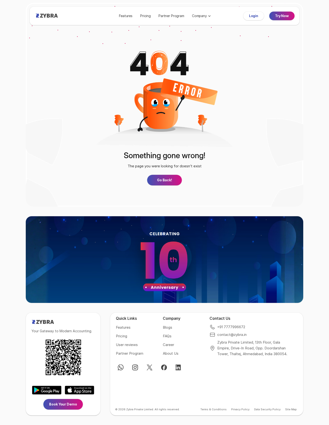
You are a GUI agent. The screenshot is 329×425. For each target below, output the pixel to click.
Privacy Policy (240, 409)
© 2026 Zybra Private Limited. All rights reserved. (147, 409)
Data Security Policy (267, 409)
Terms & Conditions (213, 409)
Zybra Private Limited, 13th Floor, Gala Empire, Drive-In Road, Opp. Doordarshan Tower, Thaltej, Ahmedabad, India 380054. (252, 348)
